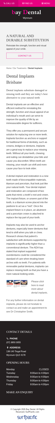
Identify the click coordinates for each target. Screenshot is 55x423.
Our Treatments (19, 68)
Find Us (28, 3)
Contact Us (24, 56)
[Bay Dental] (27, 10)
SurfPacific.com (32, 412)
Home (8, 68)
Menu (46, 3)
